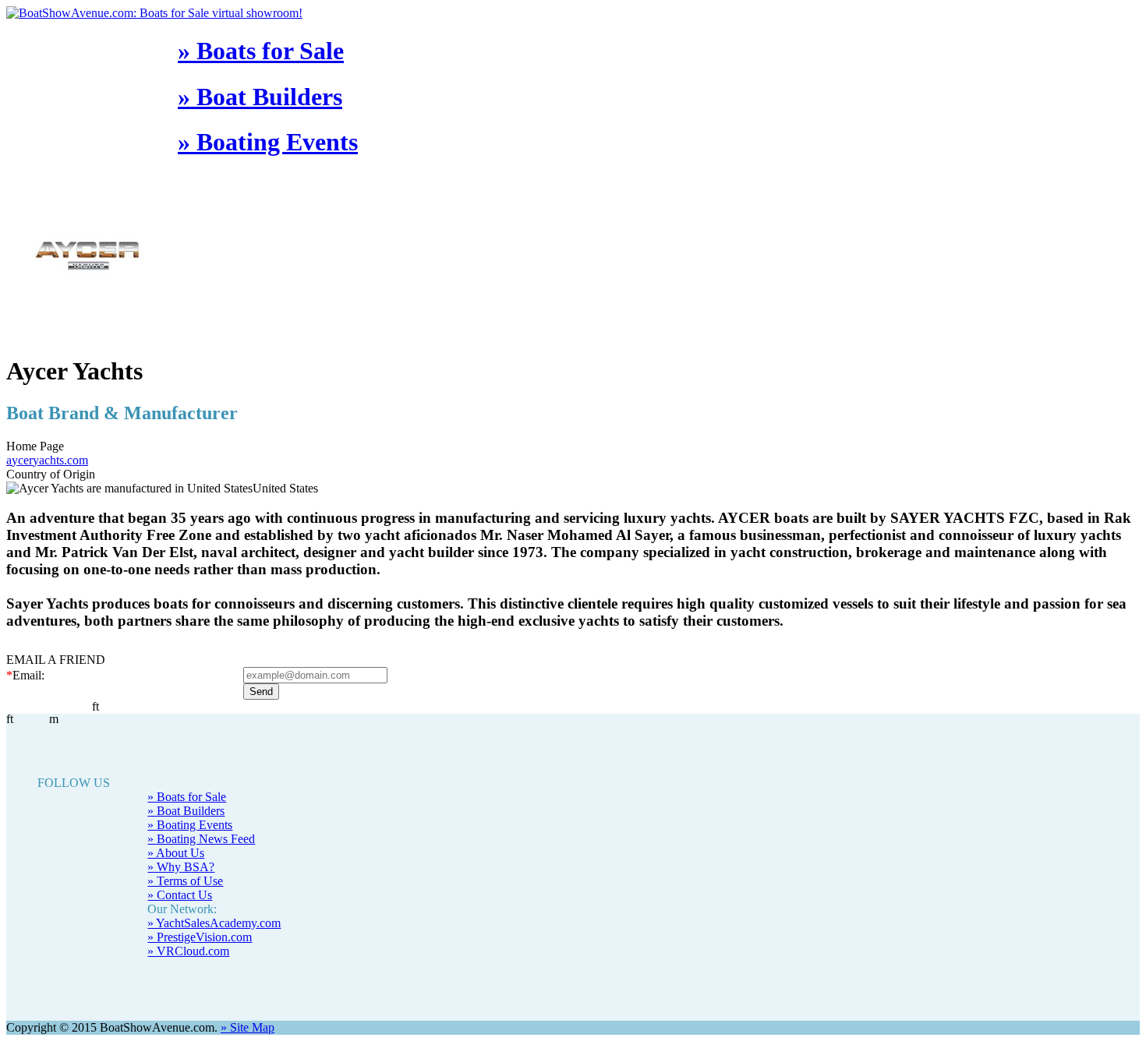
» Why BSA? (180, 866)
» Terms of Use (185, 880)
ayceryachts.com (47, 460)
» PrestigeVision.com (199, 937)
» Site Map (247, 1027)
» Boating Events (268, 142)
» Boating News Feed (201, 838)
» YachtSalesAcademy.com (214, 923)
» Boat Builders (260, 97)
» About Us (175, 852)
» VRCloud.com (188, 951)
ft (9, 718)
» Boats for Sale (261, 51)
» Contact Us (179, 895)
